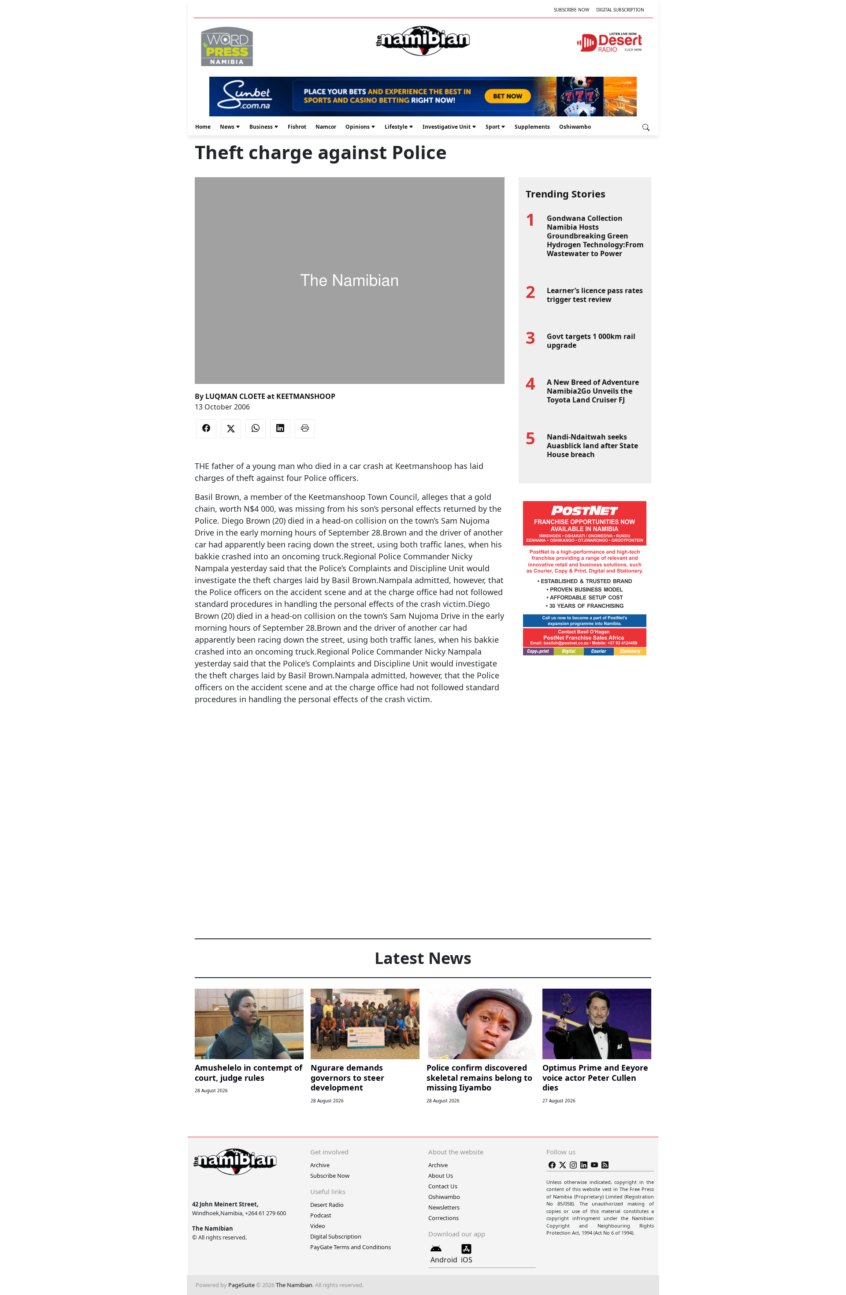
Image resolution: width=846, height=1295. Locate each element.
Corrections (443, 1218)
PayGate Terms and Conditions (350, 1247)
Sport (493, 126)
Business (261, 126)
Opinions (357, 126)
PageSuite (241, 1285)
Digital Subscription (620, 10)
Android (443, 1260)
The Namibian (294, 1285)
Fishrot (297, 126)
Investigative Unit (447, 126)
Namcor (325, 126)
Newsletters (444, 1207)
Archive (320, 1165)
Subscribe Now (571, 10)
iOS (466, 1260)
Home (203, 126)
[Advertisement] (349, 732)
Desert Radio (327, 1205)
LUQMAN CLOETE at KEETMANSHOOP (270, 396)
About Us (440, 1176)
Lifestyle (396, 126)
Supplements (532, 126)
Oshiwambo (575, 126)
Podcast (320, 1215)
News (227, 126)
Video (317, 1226)
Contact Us (442, 1186)
